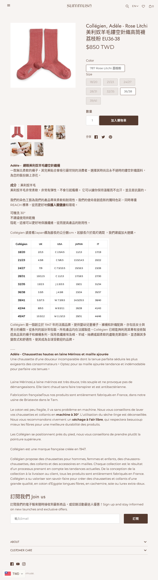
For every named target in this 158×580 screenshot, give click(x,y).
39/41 (93, 100)
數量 (89, 111)
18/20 (93, 82)
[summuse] (79, 6)
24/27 (127, 82)
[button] (66, 71)
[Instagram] (24, 564)
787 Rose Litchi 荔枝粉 (105, 68)
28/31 (93, 91)
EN (134, 6)
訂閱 (136, 518)
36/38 (128, 91)
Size (89, 74)
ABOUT (14, 542)
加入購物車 (119, 120)
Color (90, 60)
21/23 (110, 82)
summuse (27, 573)
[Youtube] (18, 564)
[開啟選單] (8, 5)
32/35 (110, 91)
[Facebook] (12, 564)
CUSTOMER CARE (21, 550)
